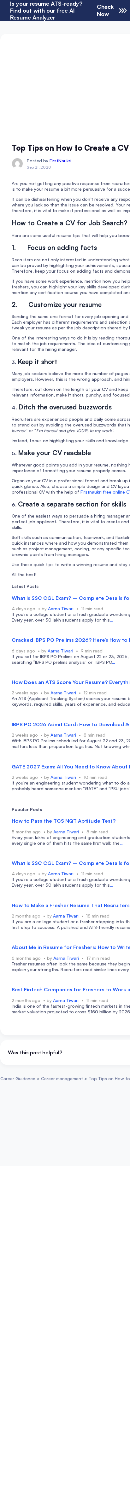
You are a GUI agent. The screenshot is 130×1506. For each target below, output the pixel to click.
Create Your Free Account (65, 782)
